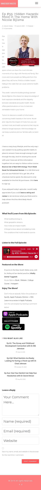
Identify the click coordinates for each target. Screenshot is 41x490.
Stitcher (25, 297)
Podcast (30, 26)
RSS (31, 297)
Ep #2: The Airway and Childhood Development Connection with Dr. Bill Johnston (20, 346)
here (36, 180)
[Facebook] (19, 484)
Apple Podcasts (16, 297)
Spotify (6, 297)
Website (23, 280)
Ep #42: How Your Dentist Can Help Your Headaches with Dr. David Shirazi (20, 374)
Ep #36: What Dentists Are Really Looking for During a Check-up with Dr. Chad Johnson (20, 361)
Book (17, 280)
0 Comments (8, 28)
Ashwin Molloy (8, 26)
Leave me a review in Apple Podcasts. (18, 300)
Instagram (14, 284)
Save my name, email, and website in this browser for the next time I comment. (20, 453)
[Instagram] (21, 484)
